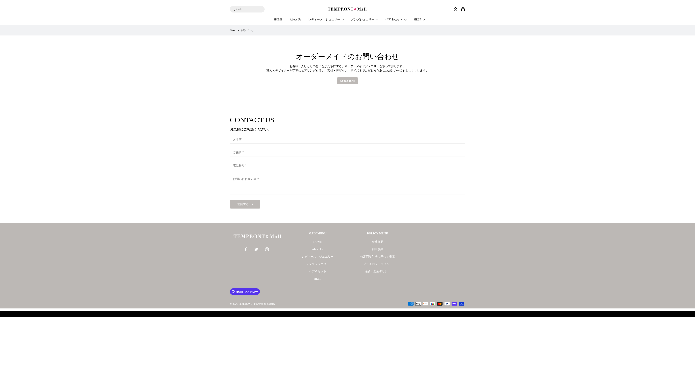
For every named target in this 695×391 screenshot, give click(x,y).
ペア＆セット (394, 19)
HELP (418, 19)
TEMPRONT (245, 303)
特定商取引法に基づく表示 (377, 256)
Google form (347, 80)
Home (232, 30)
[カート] (463, 9)
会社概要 (377, 241)
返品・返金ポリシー (378, 271)
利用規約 (377, 249)
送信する (243, 204)
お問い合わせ (247, 30)
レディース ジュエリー (324, 19)
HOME (278, 19)
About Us (295, 19)
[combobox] (249, 9)
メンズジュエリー (363, 19)
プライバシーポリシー (377, 264)
